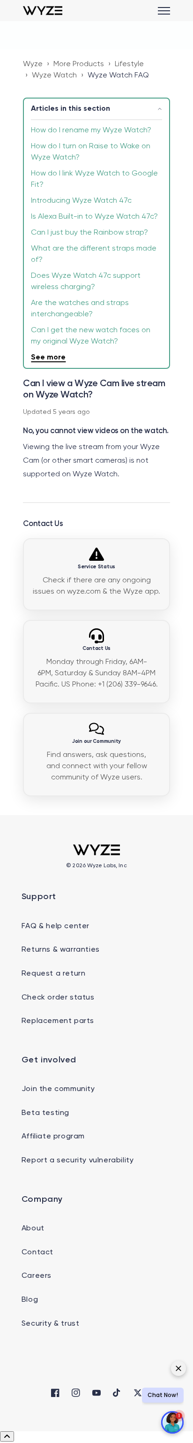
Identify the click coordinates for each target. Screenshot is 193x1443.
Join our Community (96, 741)
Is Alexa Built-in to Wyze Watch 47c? (94, 217)
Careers (37, 1276)
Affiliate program (53, 1136)
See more (48, 357)
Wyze (33, 64)
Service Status (96, 567)
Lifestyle (129, 64)
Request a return (54, 973)
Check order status (58, 997)
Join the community (58, 1089)
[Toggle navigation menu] (164, 11)
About (33, 1228)
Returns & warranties (61, 950)
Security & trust (51, 1324)
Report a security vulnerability (78, 1160)
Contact (37, 1252)
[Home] (42, 10)
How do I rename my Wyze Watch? (91, 130)
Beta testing (45, 1113)
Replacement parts (58, 1021)
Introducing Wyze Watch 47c (81, 201)
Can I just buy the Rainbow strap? (89, 233)
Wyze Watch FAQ (118, 75)
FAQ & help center (55, 926)
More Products (78, 64)
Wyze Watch (54, 75)
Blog (30, 1300)
